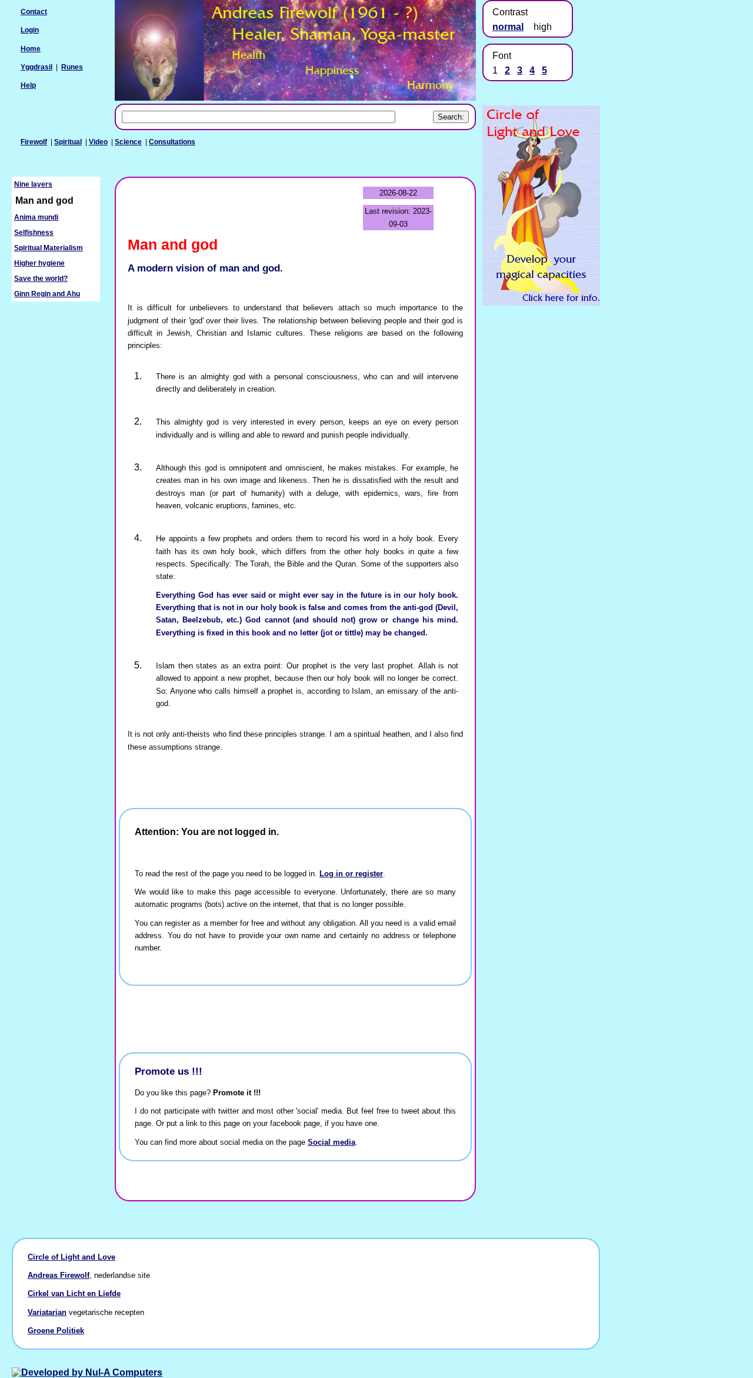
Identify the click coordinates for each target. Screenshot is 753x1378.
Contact (34, 12)
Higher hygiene (39, 263)
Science (128, 142)
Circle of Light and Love (71, 1257)
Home (31, 49)
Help (28, 85)
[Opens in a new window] (541, 302)
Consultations (172, 142)
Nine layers (33, 184)
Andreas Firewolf (58, 1275)
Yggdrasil (36, 67)
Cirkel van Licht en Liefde (74, 1293)
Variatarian (47, 1312)
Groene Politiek (56, 1330)
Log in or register (351, 873)
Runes (72, 67)
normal (508, 27)
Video (98, 142)
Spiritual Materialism (48, 248)
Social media (331, 1142)
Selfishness (34, 232)
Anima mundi (36, 217)
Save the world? (41, 278)
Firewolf (34, 142)
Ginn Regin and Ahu (47, 294)
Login (30, 30)
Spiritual (68, 142)
